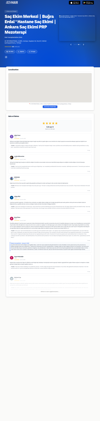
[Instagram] (6, 57)
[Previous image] (70, 44)
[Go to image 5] (80, 44)
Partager (33, 51)
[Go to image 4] (78, 44)
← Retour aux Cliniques (11, 11)
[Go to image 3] (77, 44)
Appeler (22, 51)
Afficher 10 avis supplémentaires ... (50, 291)
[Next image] (83, 44)
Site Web (10, 51)
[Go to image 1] (74, 44)
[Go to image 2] (75, 44)
